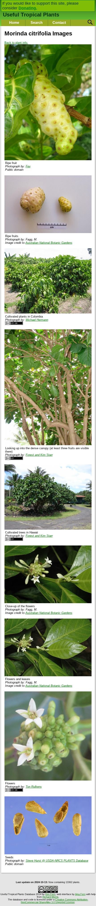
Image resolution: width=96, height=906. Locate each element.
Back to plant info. (16, 42)
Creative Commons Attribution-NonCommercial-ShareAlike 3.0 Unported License (54, 901)
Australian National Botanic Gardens (48, 242)
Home (14, 23)
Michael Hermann (37, 320)
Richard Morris (50, 897)
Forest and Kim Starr (39, 455)
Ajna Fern (80, 894)
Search (37, 23)
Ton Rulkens (34, 786)
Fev (28, 166)
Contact (59, 23)
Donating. (28, 8)
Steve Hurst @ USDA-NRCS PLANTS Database (57, 860)
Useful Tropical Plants (31, 15)
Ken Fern (50, 894)
